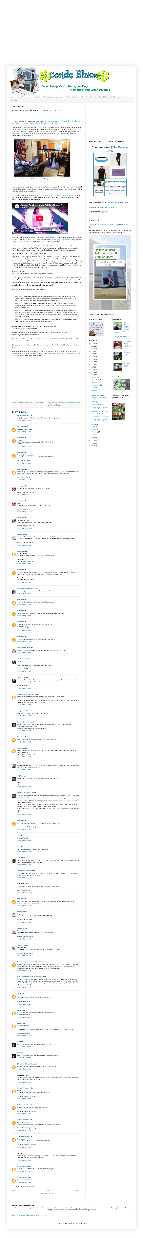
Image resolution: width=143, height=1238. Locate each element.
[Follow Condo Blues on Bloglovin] (98, 213)
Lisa (18, 835)
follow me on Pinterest (24, 242)
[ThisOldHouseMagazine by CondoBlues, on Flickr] (118, 419)
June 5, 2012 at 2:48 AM (24, 446)
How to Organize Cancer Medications (99, 408)
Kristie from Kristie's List (25, 1064)
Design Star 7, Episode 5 (99, 395)
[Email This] (49, 405)
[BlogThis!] (51, 405)
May (93, 424)
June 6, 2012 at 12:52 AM (24, 905)
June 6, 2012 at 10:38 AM (24, 1036)
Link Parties (14, 101)
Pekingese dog (43, 405)
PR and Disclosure (72, 97)
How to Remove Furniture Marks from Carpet (100, 420)
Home (12, 97)
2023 (92, 346)
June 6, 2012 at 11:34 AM (24, 1058)
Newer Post (15, 1190)
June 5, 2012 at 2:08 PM (24, 545)
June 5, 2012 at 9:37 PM (24, 829)
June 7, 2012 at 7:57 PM (24, 1113)
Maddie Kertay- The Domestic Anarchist (30, 962)
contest (15, 405)
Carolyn (19, 858)
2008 (92, 446)
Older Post (78, 1190)
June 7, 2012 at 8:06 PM (24, 1160)
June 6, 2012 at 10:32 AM (24, 1004)
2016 (92, 364)
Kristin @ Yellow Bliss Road (26, 588)
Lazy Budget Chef (34, 97)
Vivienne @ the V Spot (24, 722)
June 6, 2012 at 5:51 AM (24, 956)
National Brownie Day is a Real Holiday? (121, 337)
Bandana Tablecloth (98, 404)
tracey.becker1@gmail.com (26, 694)
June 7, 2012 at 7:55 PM (24, 1099)
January (95, 434)
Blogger (85, 1223)
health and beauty (28, 405)
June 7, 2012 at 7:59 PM (24, 1130)
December (95, 377)
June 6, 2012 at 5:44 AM (24, 922)
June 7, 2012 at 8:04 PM (24, 1147)
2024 (92, 343)
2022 (92, 348)
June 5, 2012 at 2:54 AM (24, 480)
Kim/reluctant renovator (24, 871)
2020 (92, 354)
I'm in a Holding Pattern (99, 414)
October (95, 382)
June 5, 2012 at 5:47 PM (24, 671)
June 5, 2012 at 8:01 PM (24, 731)
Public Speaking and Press (53, 97)
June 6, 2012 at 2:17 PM (24, 1082)
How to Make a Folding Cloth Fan (126, 354)
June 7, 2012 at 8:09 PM (24, 1171)
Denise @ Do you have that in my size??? (30, 976)
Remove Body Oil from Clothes (61, 240)
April (94, 427)
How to (36, 405)
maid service (52, 179)
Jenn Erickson (21, 659)
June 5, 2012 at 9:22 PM (24, 786)
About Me (21, 97)
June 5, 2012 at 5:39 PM (24, 653)
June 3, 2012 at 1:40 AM (24, 420)
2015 (92, 367)
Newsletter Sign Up (89, 97)
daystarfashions (22, 1166)
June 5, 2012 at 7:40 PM (24, 716)
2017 (92, 362)
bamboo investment (23, 415)
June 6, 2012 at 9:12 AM (24, 970)
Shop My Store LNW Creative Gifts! (111, 97)
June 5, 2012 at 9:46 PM (24, 840)
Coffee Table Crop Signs (35, 240)
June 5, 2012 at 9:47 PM (24, 852)
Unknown (20, 437)
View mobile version (47, 1194)
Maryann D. (20, 534)
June (94, 393)
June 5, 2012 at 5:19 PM (24, 582)
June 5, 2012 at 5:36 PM (24, 630)
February (95, 432)
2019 (92, 356)
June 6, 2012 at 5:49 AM (24, 939)
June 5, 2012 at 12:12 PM (24, 511)
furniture (20, 405)
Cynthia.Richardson (23, 1088)
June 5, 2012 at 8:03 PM (24, 742)
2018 (92, 359)
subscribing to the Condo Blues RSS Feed (54, 345)
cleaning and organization (73, 402)
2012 (92, 375)
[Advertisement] (71, 15)
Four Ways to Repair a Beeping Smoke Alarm (127, 344)
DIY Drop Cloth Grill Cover (100, 416)
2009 (92, 443)
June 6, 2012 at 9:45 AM (24, 987)
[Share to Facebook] (56, 405)
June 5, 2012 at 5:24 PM (24, 593)
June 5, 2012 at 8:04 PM (24, 757)
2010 (92, 440)
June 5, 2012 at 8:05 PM (24, 770)
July (93, 390)
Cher (18, 1042)
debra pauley (21, 426)
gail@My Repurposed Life (25, 776)
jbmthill (19, 993)
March (94, 429)
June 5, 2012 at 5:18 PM (24, 563)
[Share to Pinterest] (59, 405)
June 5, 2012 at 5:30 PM (24, 615)
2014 (92, 369)
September (95, 385)
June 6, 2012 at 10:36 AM (24, 1017)
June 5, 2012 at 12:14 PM (24, 528)
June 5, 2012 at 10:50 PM (24, 892)
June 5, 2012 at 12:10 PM (24, 495)
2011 (92, 438)
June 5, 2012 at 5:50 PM (24, 705)
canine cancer (62, 402)
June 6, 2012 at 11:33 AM (24, 1047)
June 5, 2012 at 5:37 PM (24, 641)
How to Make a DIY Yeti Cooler (126, 365)
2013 (92, 372)
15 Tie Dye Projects (98, 402)
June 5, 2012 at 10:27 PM (24, 877)
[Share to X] (54, 405)
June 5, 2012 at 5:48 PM (24, 688)
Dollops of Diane (22, 763)
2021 (92, 351)
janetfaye (20, 486)
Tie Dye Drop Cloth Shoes (100, 411)
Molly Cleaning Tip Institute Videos (62, 195)
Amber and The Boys (23, 647)
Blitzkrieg (54, 402)
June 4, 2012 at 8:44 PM (24, 431)
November (95, 380)
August (94, 387)
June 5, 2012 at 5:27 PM (24, 604)
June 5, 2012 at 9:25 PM (24, 814)
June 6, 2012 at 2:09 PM (24, 1069)
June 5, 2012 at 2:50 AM (24, 463)
